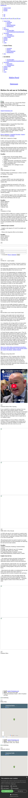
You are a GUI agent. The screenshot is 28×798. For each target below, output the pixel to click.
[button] (14, 794)
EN (4, 14)
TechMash (11, 135)
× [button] (26, 777)
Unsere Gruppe (7, 7)
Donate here (3, 5)
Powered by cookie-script (14, 796)
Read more (13, 783)
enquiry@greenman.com (6, 110)
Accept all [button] (7, 791)
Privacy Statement (5, 134)
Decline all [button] (20, 791)
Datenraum (14, 84)
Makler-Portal (14, 77)
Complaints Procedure (15, 134)
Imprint (23, 134)
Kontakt (5, 10)
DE (4, 16)
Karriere (5, 9)
